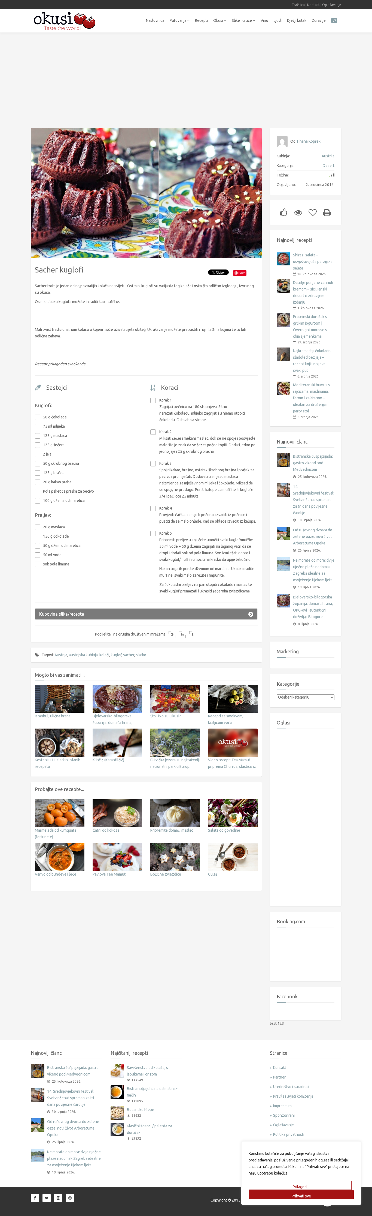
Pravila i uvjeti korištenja (293, 1096)
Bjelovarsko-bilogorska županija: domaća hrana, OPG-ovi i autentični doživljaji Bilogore (313, 607)
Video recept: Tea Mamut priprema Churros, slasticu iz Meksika (232, 766)
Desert (328, 165)
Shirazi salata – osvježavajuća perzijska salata (313, 261)
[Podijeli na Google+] (172, 634)
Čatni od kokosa (106, 830)
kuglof (116, 655)
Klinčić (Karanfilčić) (108, 760)
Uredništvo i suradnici (291, 1087)
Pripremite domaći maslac (171, 830)
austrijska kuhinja (83, 655)
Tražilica (298, 5)
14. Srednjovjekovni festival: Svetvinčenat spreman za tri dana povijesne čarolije (313, 499)
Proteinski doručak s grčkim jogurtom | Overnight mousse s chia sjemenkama (310, 327)
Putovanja (178, 20)
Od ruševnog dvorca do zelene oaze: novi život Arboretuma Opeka (312, 536)
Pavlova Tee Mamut (109, 874)
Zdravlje (319, 20)
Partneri (279, 1077)
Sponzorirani (284, 1115)
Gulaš (212, 874)
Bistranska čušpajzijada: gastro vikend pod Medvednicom (313, 463)
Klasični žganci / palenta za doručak (149, 1129)
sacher (128, 655)
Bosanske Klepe (140, 1109)
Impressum (282, 1106)
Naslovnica (155, 20)
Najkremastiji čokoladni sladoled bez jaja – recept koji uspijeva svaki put (312, 361)
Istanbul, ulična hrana (53, 716)
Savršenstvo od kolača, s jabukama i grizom (147, 1070)
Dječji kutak (296, 20)
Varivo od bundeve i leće (55, 874)
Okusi (218, 20)
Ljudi (278, 20)
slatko (141, 655)
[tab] (146, 614)
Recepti (201, 20)
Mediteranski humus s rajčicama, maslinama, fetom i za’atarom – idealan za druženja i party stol (311, 398)
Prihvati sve (301, 1196)
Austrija (60, 655)
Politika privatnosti (288, 1134)
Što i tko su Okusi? (165, 716)
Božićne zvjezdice (165, 874)
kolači (104, 655)
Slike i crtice (242, 20)
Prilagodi (300, 1187)
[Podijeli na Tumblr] (192, 634)
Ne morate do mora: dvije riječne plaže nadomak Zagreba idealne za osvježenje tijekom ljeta (313, 570)
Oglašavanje (331, 5)
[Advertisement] (186, 77)
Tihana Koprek (308, 141)
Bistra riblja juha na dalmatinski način (152, 1091)
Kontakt (313, 5)
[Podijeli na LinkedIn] (182, 634)
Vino (264, 20)
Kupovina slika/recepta (61, 614)
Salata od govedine (224, 830)
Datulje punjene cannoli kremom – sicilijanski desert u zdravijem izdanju (313, 292)
